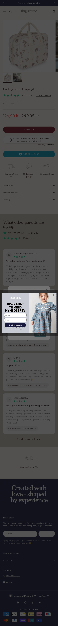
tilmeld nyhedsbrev (15, 325)
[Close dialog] (54, 295)
